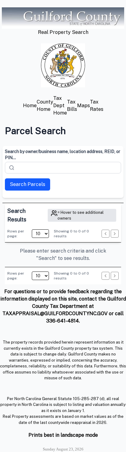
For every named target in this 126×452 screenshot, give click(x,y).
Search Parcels (27, 184)
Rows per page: (15, 233)
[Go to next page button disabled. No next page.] (115, 234)
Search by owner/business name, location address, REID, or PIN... (62, 154)
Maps (83, 105)
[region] (63, 254)
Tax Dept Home (60, 105)
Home (30, 105)
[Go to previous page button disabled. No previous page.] (105, 234)
